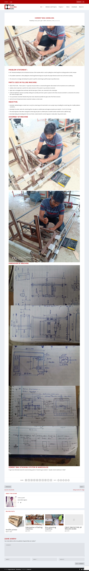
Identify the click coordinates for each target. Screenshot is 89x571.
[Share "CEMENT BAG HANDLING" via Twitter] (28, 480)
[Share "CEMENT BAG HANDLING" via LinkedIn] (40, 480)
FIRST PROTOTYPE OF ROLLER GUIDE (73, 528)
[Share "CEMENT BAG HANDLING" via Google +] (31, 480)
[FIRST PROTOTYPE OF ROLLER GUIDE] (74, 519)
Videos (68, 7)
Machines (49, 20)
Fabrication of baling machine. (34, 528)
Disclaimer (18, 569)
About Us (81, 7)
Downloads (74, 7)
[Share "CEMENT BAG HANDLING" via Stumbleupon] (45, 480)
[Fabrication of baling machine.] (35, 519)
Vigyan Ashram (11, 569)
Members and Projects (51, 7)
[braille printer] (15, 521)
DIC (41, 7)
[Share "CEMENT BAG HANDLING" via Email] (48, 480)
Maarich (29, 569)
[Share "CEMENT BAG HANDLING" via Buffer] (42, 480)
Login (11, 2)
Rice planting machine (50, 528)
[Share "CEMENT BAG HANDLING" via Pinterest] (37, 480)
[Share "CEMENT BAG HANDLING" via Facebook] (26, 480)
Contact (6, 2)
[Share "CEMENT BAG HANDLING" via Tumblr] (34, 480)
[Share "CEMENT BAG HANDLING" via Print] (51, 480)
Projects (61, 7)
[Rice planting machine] (54, 519)
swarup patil (37, 20)
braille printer (11, 530)
